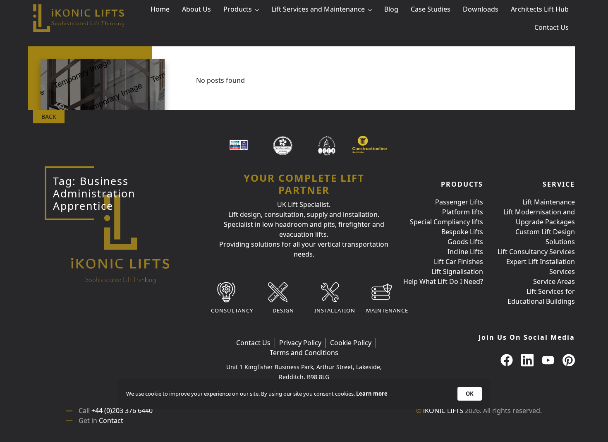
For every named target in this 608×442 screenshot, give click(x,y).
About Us (196, 9)
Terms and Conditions (304, 352)
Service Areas (554, 281)
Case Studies (430, 9)
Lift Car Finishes (458, 261)
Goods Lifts (465, 241)
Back (48, 116)
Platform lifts (462, 211)
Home (160, 9)
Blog (391, 9)
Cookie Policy (350, 342)
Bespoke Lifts (462, 231)
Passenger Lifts (459, 202)
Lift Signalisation (457, 271)
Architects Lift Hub (540, 9)
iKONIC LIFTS (443, 410)
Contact (111, 420)
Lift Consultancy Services (536, 251)
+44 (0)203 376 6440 (122, 410)
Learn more (372, 393)
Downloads (480, 9)
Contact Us (551, 27)
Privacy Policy (300, 342)
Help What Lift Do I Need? (443, 281)
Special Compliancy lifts (446, 221)
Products (237, 9)
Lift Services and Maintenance (318, 9)
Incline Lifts (465, 251)
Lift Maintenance (548, 202)
